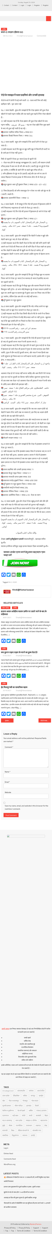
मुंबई (3, 1125)
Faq (6, 1230)
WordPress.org (9, 1164)
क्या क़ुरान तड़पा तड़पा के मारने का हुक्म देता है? (19, 652)
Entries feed (8, 1153)
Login (22, 5)
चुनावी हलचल (6, 1105)
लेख (45, 1125)
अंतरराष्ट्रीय (21, 1090)
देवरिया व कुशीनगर (8, 1110)
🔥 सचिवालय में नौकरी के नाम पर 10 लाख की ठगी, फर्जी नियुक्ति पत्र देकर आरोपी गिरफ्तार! (26, 1179)
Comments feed (10, 1158)
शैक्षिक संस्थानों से (23, 1130)
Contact (6, 5)
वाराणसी (4, 1130)
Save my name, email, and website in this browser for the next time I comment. (26, 807)
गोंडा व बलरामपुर (14, 1100)
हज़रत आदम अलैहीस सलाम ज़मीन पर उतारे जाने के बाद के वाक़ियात (24, 613)
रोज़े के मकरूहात (46, 720)
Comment (9, 747)
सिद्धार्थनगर (15, 1135)
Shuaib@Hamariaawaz (24, 617)
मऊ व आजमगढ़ (7, 1120)
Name (7, 771)
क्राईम (41, 1095)
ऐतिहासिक (16, 1095)
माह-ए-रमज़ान (12, 582)
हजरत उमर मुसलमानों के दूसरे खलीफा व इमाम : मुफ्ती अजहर (22, 1186)
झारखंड (28, 1105)
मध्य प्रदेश (19, 1120)
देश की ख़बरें (21, 1110)
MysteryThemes (35, 1224)
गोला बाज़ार (34, 1100)
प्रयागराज (5, 1115)
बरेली (23, 1115)
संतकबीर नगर (37, 1130)
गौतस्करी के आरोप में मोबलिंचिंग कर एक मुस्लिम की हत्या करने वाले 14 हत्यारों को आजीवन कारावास (27, 1205)
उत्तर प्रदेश (5, 1095)
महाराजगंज (44, 1120)
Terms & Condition (23, 1230)
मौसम (10, 1125)
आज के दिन (40, 1090)
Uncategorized (8, 1090)
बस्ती (30, 1115)
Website (8, 792)
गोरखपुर (25, 1100)
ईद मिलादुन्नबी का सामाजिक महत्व (14, 687)
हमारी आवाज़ (5, 1028)
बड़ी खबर (15, 1115)
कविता (25, 1095)
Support (36, 1228)
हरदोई (33, 1135)
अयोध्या (31, 1090)
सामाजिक (5, 1135)
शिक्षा (12, 1130)
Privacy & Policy (10, 1228)
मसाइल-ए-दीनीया (31, 1120)
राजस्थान (29, 1125)
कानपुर (33, 1095)
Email (7, 782)
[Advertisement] (26, 65)
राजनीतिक (19, 1125)
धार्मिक (4, 29)
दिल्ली (37, 1105)
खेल (3, 1100)
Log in (6, 1148)
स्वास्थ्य (24, 1135)
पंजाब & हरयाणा (41, 1110)
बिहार (46, 1115)
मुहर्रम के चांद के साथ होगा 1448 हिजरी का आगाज (19, 1192)
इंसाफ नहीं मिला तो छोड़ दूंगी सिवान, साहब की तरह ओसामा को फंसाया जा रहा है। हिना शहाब (9, 720)
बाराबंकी (38, 1115)
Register (37, 5)
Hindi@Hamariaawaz (25, 35)
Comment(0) (41, 35)
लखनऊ (38, 1125)
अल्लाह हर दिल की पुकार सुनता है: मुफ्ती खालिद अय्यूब (20, 1197)
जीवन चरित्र (5, 608)
